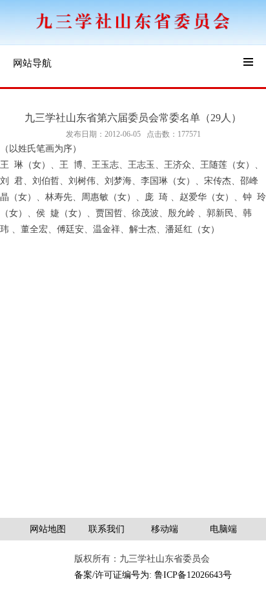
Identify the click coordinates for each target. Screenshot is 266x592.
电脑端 (223, 529)
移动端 (164, 529)
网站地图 (48, 529)
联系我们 (106, 529)
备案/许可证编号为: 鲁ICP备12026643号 (153, 575)
